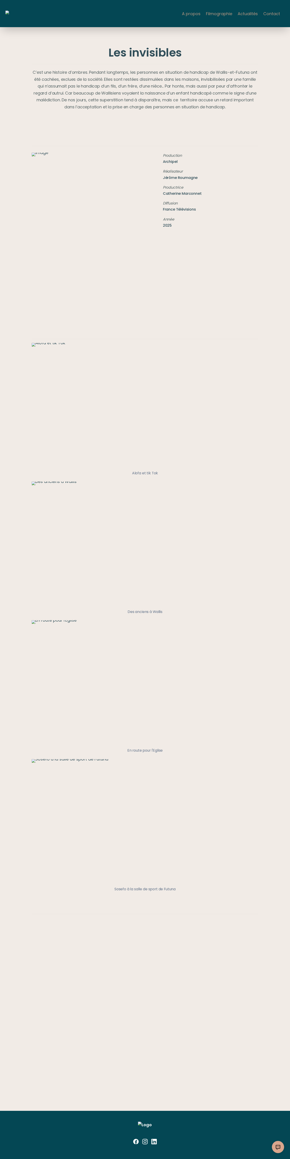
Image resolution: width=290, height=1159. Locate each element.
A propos (191, 14)
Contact (271, 14)
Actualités (248, 14)
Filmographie (219, 14)
